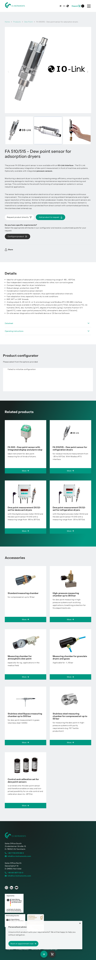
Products (17, 22)
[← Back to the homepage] (48, 835)
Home (7, 22)
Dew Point (28, 22)
